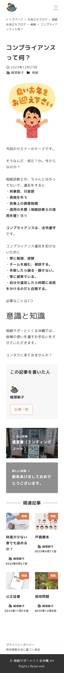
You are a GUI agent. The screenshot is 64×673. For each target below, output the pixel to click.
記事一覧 (21, 409)
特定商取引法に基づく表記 (23, 649)
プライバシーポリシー (20, 645)
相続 (35, 72)
